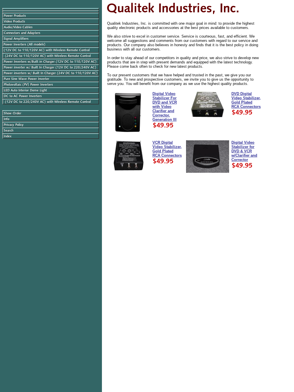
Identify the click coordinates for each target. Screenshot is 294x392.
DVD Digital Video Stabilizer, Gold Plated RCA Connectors (246, 100)
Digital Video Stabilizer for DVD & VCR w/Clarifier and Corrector (244, 151)
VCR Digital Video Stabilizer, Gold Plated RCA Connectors (167, 149)
